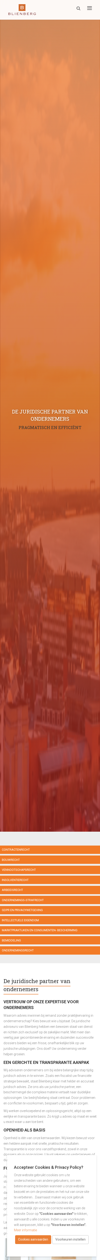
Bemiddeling (11, 940)
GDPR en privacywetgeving (22, 910)
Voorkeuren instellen (70, 1239)
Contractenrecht (16, 849)
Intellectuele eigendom (20, 920)
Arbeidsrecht (12, 890)
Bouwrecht (11, 860)
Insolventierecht (15, 880)
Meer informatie (25, 1230)
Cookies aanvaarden (33, 1239)
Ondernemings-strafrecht (23, 900)
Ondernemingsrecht (18, 950)
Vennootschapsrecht (19, 869)
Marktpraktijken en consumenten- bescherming (39, 930)
